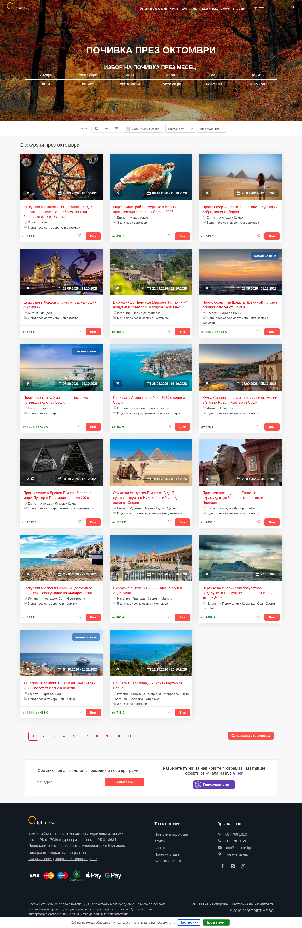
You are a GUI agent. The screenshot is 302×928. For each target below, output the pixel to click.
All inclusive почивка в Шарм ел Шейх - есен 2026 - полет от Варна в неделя (59, 685)
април (172, 75)
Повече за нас (236, 854)
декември (256, 84)
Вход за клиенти (167, 861)
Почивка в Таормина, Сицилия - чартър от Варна (147, 685)
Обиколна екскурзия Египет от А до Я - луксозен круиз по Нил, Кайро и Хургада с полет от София (147, 498)
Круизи (175, 8)
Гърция (233, 8)
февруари (88, 75)
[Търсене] (292, 7)
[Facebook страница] (223, 866)
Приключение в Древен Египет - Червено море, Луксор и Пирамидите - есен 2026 (57, 495)
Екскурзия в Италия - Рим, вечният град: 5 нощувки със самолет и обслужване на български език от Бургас (57, 212)
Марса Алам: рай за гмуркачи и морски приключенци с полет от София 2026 (145, 209)
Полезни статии (167, 854)
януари (45, 75)
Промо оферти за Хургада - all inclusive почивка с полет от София (55, 400)
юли (46, 84)
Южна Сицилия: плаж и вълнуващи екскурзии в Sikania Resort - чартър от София (239, 400)
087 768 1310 (235, 834)
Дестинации (190, 8)
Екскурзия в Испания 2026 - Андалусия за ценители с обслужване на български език (57, 590)
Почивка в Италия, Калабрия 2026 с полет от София (150, 400)
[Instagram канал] (234, 866)
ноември (214, 84)
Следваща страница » (250, 735)
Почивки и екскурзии (152, 8)
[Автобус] (96, 128)
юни (256, 75)
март (130, 75)
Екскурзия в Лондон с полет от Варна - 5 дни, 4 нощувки (60, 305)
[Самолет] (116, 128)
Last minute (210, 8)
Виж (93, 236)
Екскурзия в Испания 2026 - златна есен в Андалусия (147, 590)
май (214, 75)
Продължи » (216, 922)
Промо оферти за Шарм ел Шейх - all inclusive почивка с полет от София (240, 305)
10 (118, 736)
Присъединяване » (217, 784)
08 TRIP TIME (236, 841)
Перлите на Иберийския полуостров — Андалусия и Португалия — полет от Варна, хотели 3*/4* (238, 593)
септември (130, 84)
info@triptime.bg (237, 848)
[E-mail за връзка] (219, 848)
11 (130, 736)
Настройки (189, 922)
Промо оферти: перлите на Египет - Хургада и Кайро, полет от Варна (240, 209)
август (88, 84)
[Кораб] (106, 128)
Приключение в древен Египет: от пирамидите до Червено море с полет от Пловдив (235, 498)
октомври (172, 84)
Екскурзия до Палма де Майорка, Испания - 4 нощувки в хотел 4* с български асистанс (150, 305)
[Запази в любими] (80, 236)
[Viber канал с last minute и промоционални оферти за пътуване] (244, 866)
